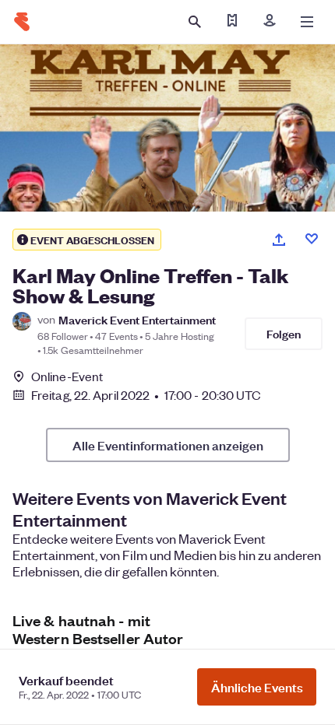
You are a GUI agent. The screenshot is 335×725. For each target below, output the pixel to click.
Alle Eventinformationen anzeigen (167, 445)
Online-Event (67, 376)
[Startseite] (21, 21)
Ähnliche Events (257, 686)
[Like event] (312, 239)
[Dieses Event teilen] (278, 239)
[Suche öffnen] (194, 22)
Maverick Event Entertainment (137, 319)
